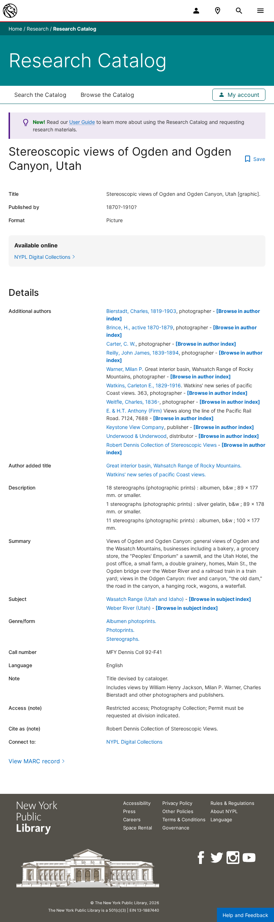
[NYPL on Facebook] (201, 858)
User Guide (82, 122)
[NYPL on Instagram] (233, 858)
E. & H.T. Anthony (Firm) (134, 411)
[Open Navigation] (260, 10)
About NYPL (224, 811)
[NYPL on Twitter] (217, 858)
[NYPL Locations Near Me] (217, 10)
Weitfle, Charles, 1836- (132, 402)
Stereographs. (122, 639)
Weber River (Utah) (128, 608)
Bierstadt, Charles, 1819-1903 (141, 311)
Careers (132, 819)
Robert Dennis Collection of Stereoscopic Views (161, 445)
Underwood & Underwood (136, 436)
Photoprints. (120, 630)
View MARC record (34, 761)
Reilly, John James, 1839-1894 (142, 353)
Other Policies (177, 811)
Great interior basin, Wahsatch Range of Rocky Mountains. (174, 465)
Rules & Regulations (232, 803)
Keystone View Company (135, 427)
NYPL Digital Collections (134, 742)
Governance (175, 828)
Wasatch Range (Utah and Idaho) (145, 599)
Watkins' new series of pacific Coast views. (156, 474)
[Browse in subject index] (220, 599)
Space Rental (137, 828)
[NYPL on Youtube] (250, 858)
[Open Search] (239, 10)
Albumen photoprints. (131, 621)
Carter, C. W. (121, 344)
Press (129, 811)
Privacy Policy (177, 803)
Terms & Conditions (184, 819)
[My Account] (196, 10)
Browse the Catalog (107, 94)
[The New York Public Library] (10, 11)
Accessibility (137, 803)
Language (221, 819)
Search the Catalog (40, 94)
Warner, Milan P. (124, 369)
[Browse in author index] (206, 344)
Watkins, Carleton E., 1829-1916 (143, 385)
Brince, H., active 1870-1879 (139, 327)
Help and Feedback (245, 915)
